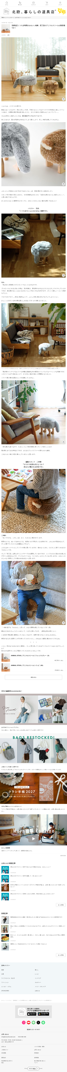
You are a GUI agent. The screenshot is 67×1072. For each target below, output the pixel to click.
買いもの (20, 4)
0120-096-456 (22, 1036)
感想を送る (33, 677)
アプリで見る (32, 1068)
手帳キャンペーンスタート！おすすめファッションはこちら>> (16, 17)
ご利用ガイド (4, 1049)
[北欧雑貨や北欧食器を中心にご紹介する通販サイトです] (33, 11)
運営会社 (3, 1057)
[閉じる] (38, 1069)
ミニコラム (8, 1000)
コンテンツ (33, 4)
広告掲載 (3, 1053)
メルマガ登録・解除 (39, 1046)
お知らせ (3, 1046)
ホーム (6, 4)
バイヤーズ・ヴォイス (7, 22)
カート (47, 4)
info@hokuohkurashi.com (8, 1036)
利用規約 (36, 1053)
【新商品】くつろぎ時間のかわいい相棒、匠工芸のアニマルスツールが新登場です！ (32, 1000)
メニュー (60, 4)
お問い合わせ (37, 1049)
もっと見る (61, 905)
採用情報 (36, 1057)
